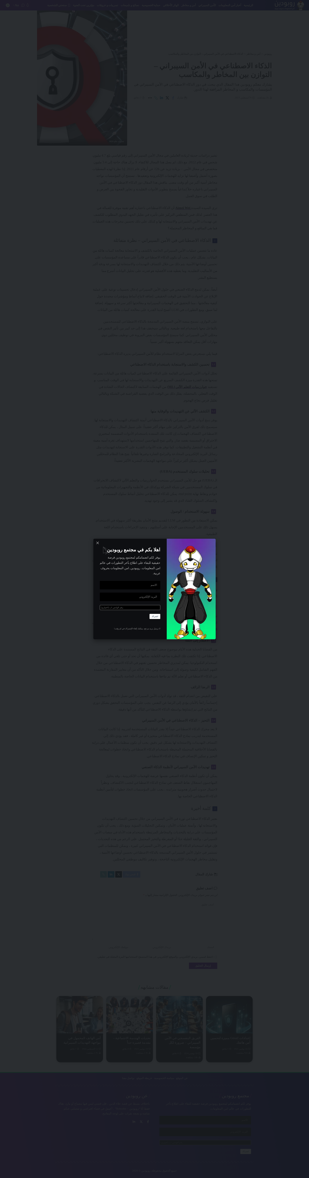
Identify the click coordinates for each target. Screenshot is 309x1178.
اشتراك (155, 616)
